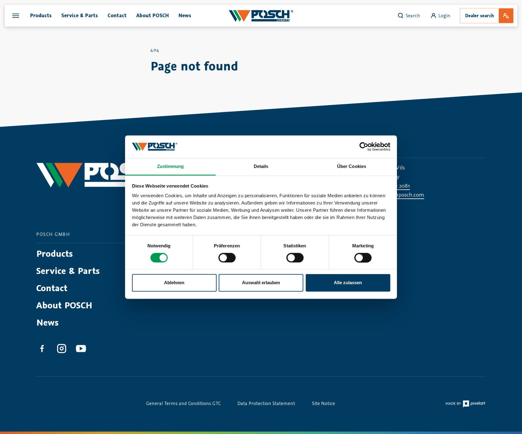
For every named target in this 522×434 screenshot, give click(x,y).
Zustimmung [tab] (170, 166)
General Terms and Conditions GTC (183, 403)
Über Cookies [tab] (351, 166)
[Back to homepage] (104, 181)
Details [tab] (261, 166)
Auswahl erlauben (261, 282)
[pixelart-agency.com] (465, 402)
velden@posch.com (400, 194)
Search (413, 15)
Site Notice (323, 403)
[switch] (227, 257)
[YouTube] (81, 349)
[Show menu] (15, 15)
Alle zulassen (348, 282)
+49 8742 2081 (393, 185)
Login (444, 15)
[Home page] (261, 16)
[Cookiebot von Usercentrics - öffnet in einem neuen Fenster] (363, 146)
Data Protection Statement (266, 403)
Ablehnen (174, 282)
